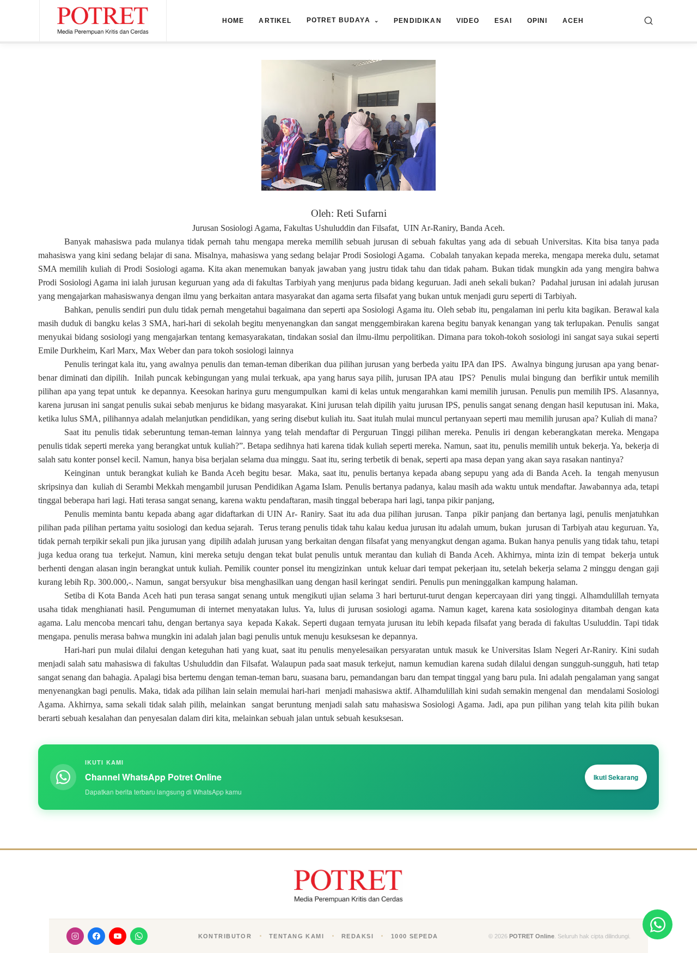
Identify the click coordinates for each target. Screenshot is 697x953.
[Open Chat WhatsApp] (657, 924)
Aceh (573, 20)
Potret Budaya (343, 20)
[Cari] (648, 20)
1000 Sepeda (414, 936)
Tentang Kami (296, 936)
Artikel (275, 20)
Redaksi (357, 936)
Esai (503, 20)
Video (468, 20)
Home (233, 20)
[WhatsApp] (139, 936)
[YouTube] (117, 936)
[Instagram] (75, 936)
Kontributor (225, 936)
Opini (537, 20)
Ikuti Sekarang (616, 777)
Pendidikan (418, 20)
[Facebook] (96, 936)
